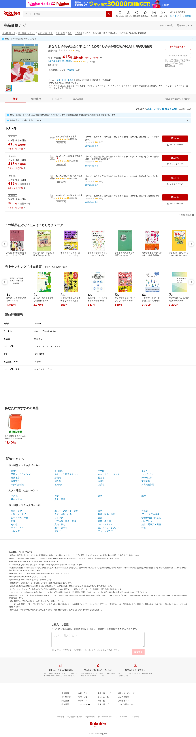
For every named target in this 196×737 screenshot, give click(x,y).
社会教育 (78, 33)
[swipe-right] (191, 243)
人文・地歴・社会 (45, 33)
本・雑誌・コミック (26, 33)
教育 (70, 33)
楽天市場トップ (8, 33)
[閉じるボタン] (193, 38)
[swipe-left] (4, 243)
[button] (128, 14)
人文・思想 (60, 33)
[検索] (109, 14)
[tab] (15, 98)
